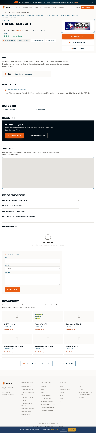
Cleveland (17, 30)
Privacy (81, 389)
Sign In (78, 7)
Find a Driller (11, 12)
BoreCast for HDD (46, 398)
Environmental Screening (47, 404)
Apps (42, 392)
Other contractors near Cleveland (37, 364)
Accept (72, 430)
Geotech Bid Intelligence (48, 407)
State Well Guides (26, 411)
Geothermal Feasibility (47, 410)
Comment (7, 272)
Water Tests (38, 7)
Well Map (17, 7)
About (61, 386)
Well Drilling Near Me (27, 389)
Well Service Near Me (27, 397)
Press (61, 398)
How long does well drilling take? (14, 211)
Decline (63, 430)
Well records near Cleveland (13, 15)
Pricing (54, 7)
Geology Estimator (46, 395)
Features (47, 7)
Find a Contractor (28, 7)
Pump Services (38, 40)
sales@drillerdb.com (8, 394)
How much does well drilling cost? (14, 200)
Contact (62, 392)
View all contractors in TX (64, 364)
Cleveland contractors (35, 15)
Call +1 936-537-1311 (79, 42)
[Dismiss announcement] (92, 2)
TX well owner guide (9, 17)
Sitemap (81, 397)
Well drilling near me (69, 15)
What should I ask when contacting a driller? (18, 216)
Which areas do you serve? (12, 206)
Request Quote (79, 36)
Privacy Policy (54, 430)
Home (4, 12)
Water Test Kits (25, 414)
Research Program (65, 389)
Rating (7, 265)
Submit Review (12, 289)
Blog (61, 401)
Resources (61, 7)
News (61, 395)
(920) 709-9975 (6, 392)
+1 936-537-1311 (39, 30)
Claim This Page (78, 48)
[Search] (73, 7)
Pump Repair (51, 40)
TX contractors (52, 15)
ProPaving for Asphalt (46, 401)
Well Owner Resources (27, 408)
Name (6, 257)
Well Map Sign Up (87, 7)
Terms (80, 386)
